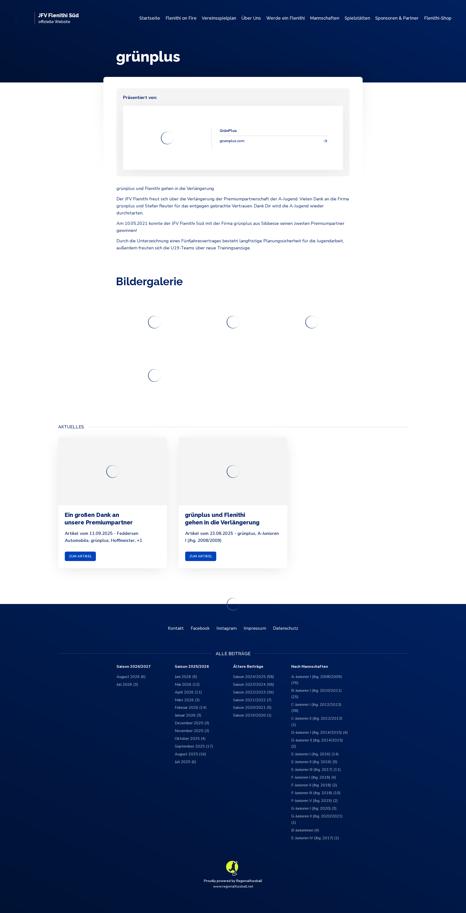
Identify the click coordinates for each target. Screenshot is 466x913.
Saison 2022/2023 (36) (253, 692)
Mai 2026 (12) (187, 684)
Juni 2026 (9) (186, 676)
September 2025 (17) (194, 746)
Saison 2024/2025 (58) (253, 676)
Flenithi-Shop (437, 18)
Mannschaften (324, 18)
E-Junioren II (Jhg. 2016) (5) (314, 762)
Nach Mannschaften (309, 666)
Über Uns (251, 18)
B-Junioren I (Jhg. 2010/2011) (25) (316, 694)
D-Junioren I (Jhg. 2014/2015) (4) (319, 732)
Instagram (226, 628)
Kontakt (176, 628)
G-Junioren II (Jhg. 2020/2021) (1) (317, 819)
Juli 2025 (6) (185, 762)
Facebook (200, 628)
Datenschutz (285, 628)
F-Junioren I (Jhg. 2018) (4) (313, 777)
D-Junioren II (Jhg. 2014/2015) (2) (317, 743)
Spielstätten (357, 18)
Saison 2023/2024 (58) (253, 684)
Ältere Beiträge (248, 666)
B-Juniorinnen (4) (305, 830)
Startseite (149, 18)
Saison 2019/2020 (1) (252, 715)
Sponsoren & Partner (397, 18)
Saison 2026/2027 (133, 666)
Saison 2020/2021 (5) (252, 707)
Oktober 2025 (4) (190, 738)
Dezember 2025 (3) (192, 723)
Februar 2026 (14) (191, 707)
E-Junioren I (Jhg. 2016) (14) (315, 754)
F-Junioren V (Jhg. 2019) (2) (314, 800)
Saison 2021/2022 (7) (252, 700)
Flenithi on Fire (181, 18)
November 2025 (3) (192, 731)
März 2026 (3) (187, 700)
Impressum (255, 628)
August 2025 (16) (190, 754)
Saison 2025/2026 (192, 666)
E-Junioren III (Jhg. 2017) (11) (316, 769)
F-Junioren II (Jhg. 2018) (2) (314, 785)
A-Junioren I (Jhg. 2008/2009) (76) (316, 680)
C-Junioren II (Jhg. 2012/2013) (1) (316, 721)
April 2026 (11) (188, 692)
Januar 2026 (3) (188, 715)
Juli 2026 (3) (127, 684)
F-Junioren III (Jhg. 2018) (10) (316, 793)
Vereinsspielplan (219, 18)
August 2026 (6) (131, 676)
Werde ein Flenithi (285, 18)
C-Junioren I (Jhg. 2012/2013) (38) (316, 708)
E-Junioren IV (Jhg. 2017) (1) (315, 838)
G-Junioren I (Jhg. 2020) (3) (314, 808)
